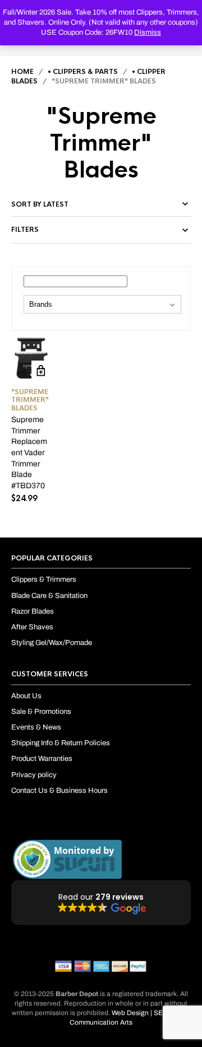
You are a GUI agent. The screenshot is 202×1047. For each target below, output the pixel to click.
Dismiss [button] (147, 32)
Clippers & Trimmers (43, 579)
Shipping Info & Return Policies (60, 743)
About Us (26, 696)
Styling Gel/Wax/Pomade (51, 643)
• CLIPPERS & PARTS (83, 71)
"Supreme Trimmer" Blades (30, 400)
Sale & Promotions (41, 712)
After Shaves (32, 627)
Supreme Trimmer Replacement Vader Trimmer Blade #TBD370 (29, 452)
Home (22, 71)
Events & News (36, 727)
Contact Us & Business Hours (59, 790)
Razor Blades (32, 611)
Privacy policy (34, 775)
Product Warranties (41, 759)
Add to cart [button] (41, 370)
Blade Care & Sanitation (49, 596)
